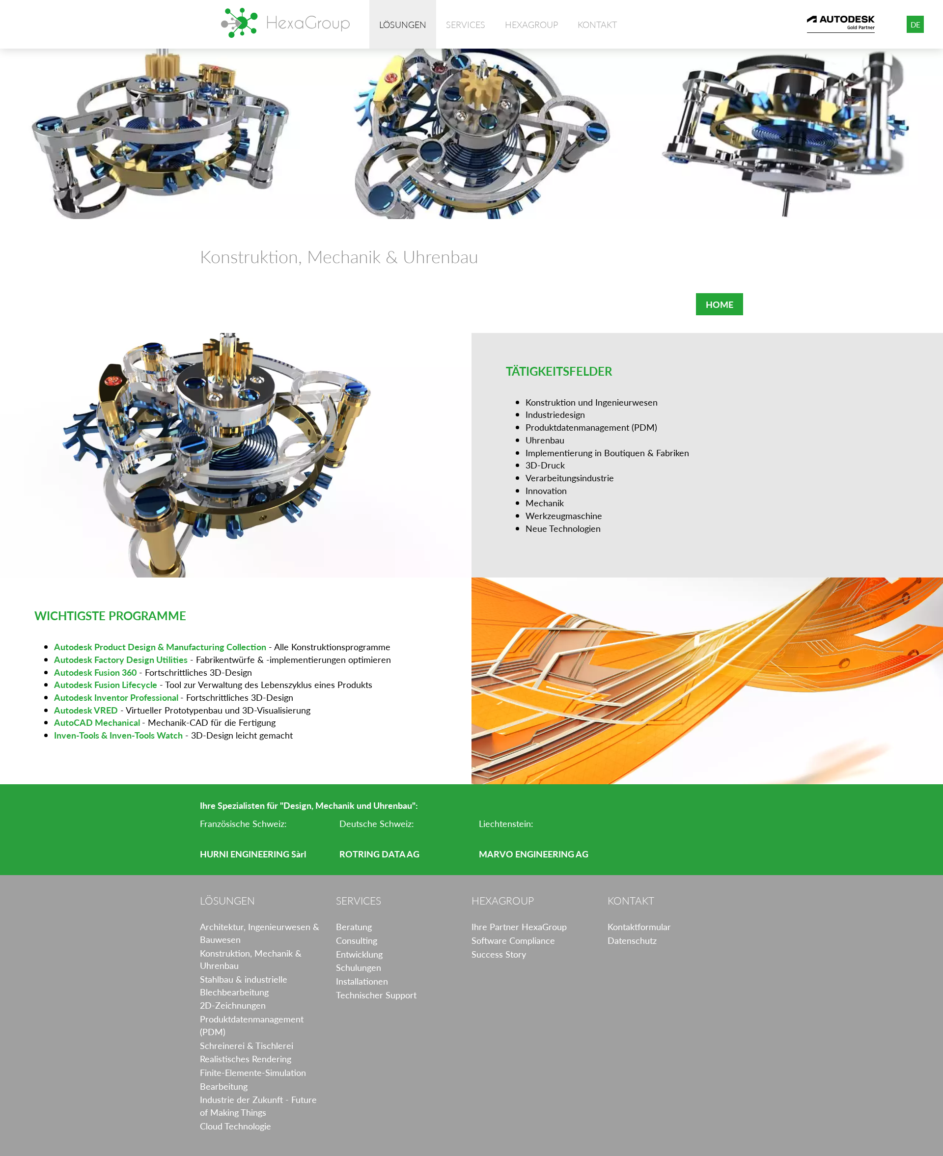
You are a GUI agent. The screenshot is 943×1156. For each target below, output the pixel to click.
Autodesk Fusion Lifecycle (105, 684)
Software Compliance (513, 940)
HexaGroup (285, 23)
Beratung (354, 926)
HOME (719, 304)
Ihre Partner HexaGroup (519, 926)
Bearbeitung (224, 1086)
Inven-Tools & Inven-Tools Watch (118, 735)
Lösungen (402, 24)
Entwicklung (359, 954)
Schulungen (358, 967)
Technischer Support (376, 995)
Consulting (356, 940)
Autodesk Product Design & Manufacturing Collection (160, 646)
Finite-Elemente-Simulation (253, 1072)
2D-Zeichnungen (233, 1005)
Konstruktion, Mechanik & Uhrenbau (251, 959)
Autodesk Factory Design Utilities (121, 659)
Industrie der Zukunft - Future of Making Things (258, 1105)
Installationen (362, 981)
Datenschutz (632, 940)
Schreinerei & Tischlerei (246, 1045)
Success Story (499, 954)
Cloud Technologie (235, 1126)
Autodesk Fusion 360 (95, 672)
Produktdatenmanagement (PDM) (252, 1025)
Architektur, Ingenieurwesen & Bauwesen (259, 932)
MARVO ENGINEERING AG (533, 854)
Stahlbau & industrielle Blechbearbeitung (243, 985)
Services (465, 24)
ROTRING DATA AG (379, 854)
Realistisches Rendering (245, 1058)
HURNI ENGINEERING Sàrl (253, 854)
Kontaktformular (639, 926)
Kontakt (597, 24)
